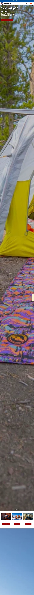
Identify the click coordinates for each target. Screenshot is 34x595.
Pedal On (7, 19)
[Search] (26, 3)
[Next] (18, 509)
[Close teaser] (31, 301)
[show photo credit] (33, 5)
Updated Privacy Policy (17, 0)
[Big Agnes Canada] (6, 3)
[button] (27, 3)
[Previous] (16, 509)
